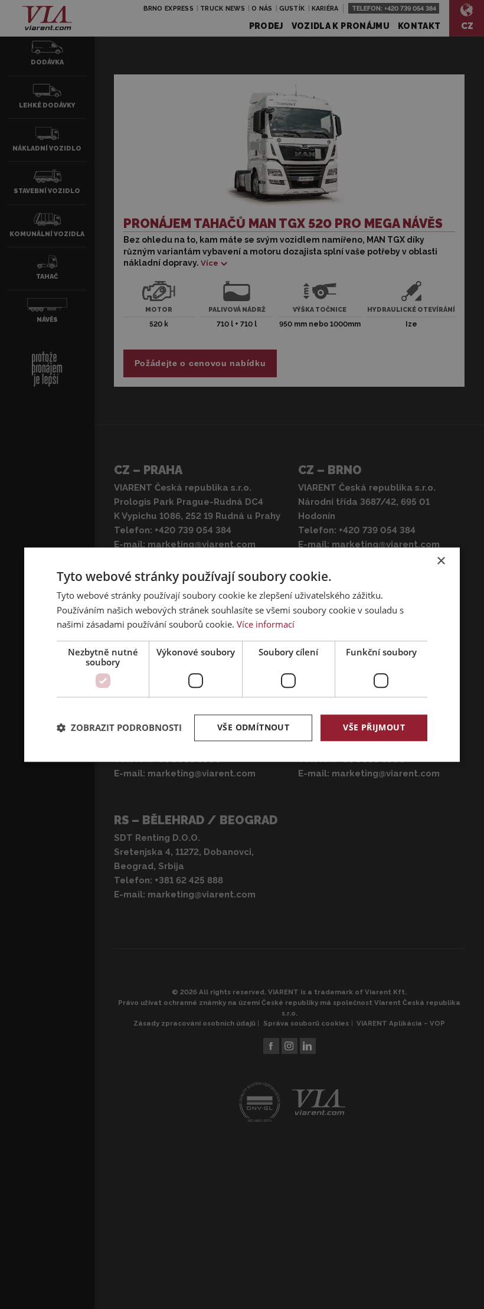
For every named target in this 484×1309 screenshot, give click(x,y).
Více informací (266, 625)
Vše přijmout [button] (374, 727)
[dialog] (242, 654)
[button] (119, 728)
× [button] (440, 561)
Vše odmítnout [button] (253, 727)
